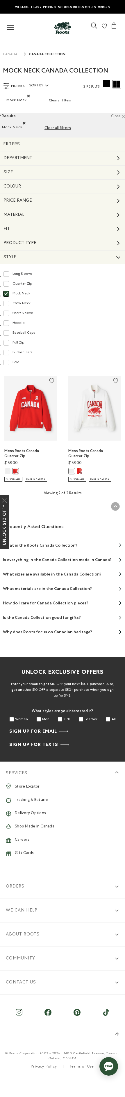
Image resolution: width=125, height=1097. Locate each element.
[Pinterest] (77, 1015)
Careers (22, 840)
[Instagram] (19, 1015)
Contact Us (21, 982)
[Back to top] (115, 506)
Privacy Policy (44, 1067)
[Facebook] (48, 1015)
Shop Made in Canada (34, 827)
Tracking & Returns (32, 800)
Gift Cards (24, 853)
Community (20, 958)
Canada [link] (10, 54)
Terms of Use (82, 1067)
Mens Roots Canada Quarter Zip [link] (21, 453)
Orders (15, 886)
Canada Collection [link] (47, 54)
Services (16, 773)
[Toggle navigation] (10, 27)
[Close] (4, 499)
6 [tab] (39, 430)
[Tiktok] (106, 1015)
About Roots (23, 934)
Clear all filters (60, 100)
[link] (62, 26)
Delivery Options (30, 813)
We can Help (22, 910)
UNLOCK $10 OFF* (4, 525)
